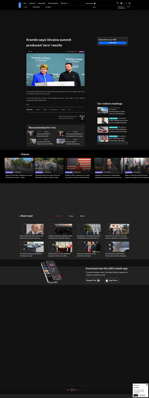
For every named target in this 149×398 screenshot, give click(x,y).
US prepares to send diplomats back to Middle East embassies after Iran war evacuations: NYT (45, 143)
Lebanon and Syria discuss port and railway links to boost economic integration (31, 237)
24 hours (59, 216)
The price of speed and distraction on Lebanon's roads (31, 255)
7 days (71, 216)
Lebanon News (9, 172)
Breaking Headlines (53, 3)
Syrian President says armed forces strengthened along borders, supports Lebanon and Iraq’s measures (118, 122)
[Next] (147, 168)
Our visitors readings (109, 104)
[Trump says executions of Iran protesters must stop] (89, 249)
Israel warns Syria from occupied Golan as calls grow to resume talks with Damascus (116, 237)
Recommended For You (42, 128)
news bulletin (41, 3)
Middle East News (113, 118)
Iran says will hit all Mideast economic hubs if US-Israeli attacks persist (117, 131)
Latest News (32, 3)
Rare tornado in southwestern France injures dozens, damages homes (74, 143)
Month (82, 216)
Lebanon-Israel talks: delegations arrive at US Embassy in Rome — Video (18, 176)
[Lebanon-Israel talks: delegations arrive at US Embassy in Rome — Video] (19, 168)
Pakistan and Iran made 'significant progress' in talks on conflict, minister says (59, 255)
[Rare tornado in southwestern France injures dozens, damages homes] (117, 249)
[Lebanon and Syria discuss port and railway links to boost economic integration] (32, 231)
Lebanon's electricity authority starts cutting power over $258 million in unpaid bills (60, 237)
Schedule (37, 7)
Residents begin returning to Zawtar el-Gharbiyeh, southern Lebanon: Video (47, 176)
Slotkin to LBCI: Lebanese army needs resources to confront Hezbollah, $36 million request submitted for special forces (79, 177)
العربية (94, 7)
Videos (25, 154)
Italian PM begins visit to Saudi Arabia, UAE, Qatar (117, 139)
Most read (27, 216)
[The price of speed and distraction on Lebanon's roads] (32, 249)
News (24, 3)
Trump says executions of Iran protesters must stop (74, 135)
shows (49, 7)
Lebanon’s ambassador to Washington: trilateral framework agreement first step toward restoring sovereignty (108, 177)
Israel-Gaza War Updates (115, 107)
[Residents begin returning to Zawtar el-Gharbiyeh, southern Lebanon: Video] (49, 168)
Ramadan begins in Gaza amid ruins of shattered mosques (117, 113)
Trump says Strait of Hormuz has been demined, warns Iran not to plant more (45, 135)
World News (40, 131)
